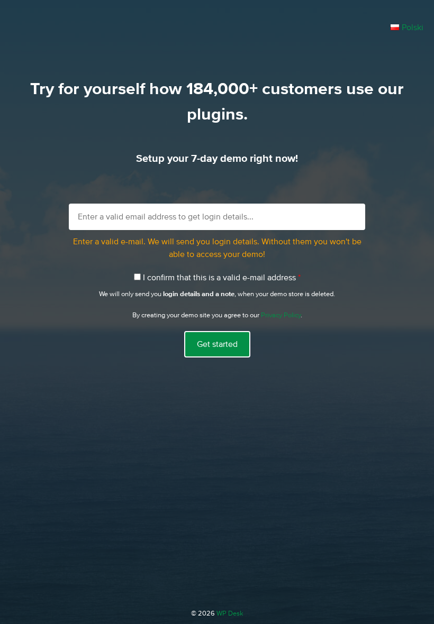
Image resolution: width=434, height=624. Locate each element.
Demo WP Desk (195, 32)
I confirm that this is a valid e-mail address (222, 277)
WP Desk (229, 613)
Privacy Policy (281, 315)
